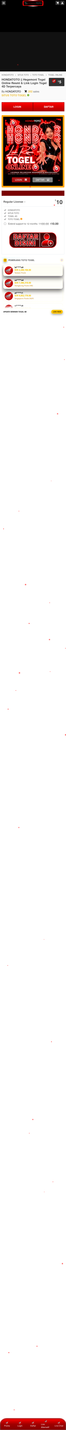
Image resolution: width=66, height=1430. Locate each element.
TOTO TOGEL (38, 74)
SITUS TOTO (23, 74)
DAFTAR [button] (40, 179)
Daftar (33, 1426)
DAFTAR (49, 106)
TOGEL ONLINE (55, 74)
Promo (7, 1426)
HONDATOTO (8, 74)
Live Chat (59, 1426)
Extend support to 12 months (33, 223)
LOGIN (17, 106)
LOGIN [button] (18, 179)
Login (19, 1426)
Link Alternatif (45, 1425)
